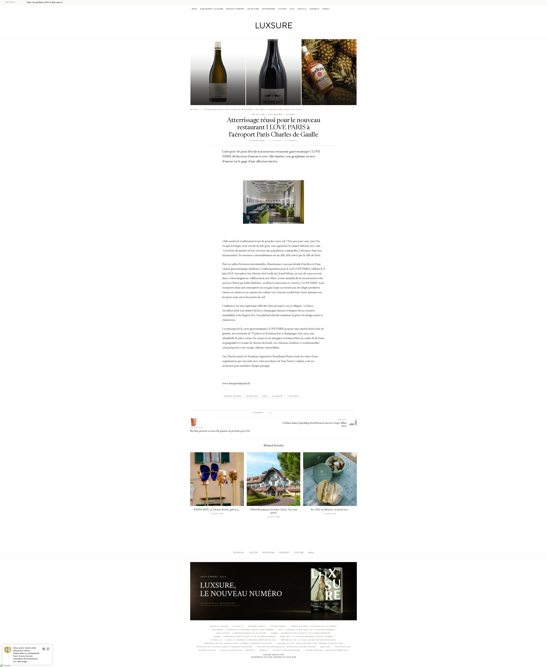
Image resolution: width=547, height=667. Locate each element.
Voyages (282, 9)
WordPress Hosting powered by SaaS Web (273, 657)
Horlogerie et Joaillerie (211, 9)
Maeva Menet (259, 141)
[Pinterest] (275, 34)
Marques (263, 650)
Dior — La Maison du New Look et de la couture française (306, 630)
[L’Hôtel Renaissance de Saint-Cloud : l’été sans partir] (273, 479)
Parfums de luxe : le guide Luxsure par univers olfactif (308, 640)
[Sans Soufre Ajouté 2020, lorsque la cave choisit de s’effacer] (273, 72)
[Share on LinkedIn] (284, 413)
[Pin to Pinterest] (281, 413)
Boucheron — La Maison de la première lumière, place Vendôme (243, 630)
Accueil (194, 110)
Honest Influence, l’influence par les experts (314, 626)
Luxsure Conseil (278, 626)
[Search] (355, 9)
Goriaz (325, 9)
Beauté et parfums (235, 9)
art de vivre (251, 396)
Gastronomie (268, 9)
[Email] (283, 34)
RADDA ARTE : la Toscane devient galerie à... (217, 510)
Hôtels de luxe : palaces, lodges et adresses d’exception (224, 647)
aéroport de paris (232, 396)
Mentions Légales (256, 626)
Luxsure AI (314, 9)
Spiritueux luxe (342, 647)
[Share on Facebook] (276, 413)
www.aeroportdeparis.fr (236, 383)
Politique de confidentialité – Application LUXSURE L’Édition (286, 647)
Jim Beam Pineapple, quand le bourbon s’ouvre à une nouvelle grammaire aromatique (326, 92)
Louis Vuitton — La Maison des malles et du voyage (241, 633)
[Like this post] (272, 413)
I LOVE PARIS (292, 396)
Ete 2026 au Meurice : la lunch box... (330, 510)
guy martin (277, 396)
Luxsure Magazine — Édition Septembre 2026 (326, 650)
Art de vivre (253, 9)
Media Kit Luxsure (219, 626)
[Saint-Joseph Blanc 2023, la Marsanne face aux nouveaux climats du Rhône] (217, 72)
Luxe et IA (302, 9)
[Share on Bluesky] (292, 413)
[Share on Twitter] (278, 413)
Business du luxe (207, 650)
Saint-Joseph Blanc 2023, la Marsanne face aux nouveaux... (53, 3)
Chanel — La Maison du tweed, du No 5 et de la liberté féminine (244, 637)
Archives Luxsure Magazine (286, 650)
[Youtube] (279, 34)
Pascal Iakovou (205, 100)
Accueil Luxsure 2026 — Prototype (238, 650)
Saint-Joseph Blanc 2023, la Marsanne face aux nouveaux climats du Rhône (213, 92)
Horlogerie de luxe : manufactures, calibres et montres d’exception (238, 643)
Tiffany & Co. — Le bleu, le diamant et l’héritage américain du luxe (243, 640)
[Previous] (20, 2)
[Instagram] (271, 34)
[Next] (23, 2)
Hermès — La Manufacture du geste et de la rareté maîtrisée (301, 633)
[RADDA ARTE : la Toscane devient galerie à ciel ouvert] (217, 479)
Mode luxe (325, 647)
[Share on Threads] (289, 413)
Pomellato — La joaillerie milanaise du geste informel (306, 637)
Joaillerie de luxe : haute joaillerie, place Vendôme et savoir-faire (310, 643)
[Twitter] (267, 34)
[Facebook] (263, 34)
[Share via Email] (295, 413)
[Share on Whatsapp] (287, 413)
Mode (194, 9)
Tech (292, 9)
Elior (264, 396)
